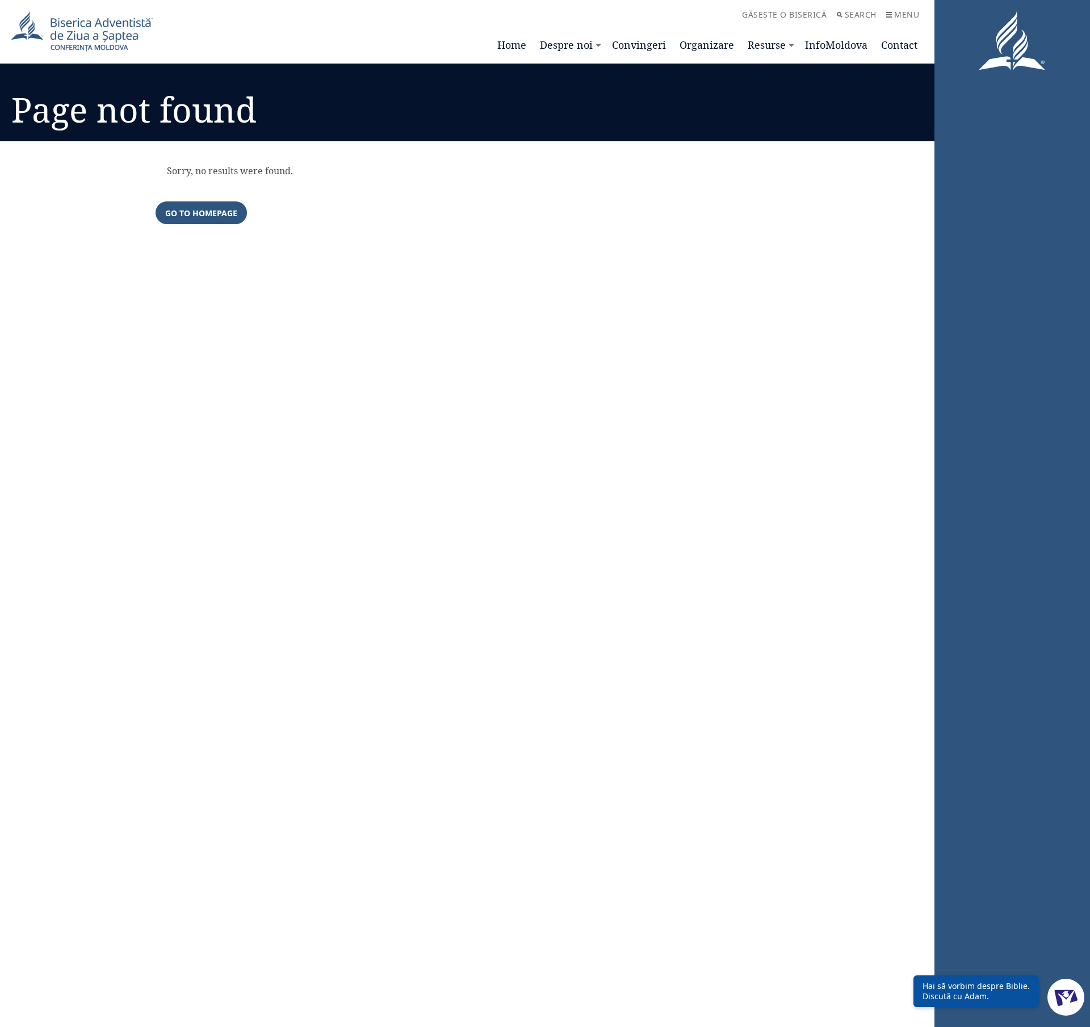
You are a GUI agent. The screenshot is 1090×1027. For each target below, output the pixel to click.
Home (511, 45)
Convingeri (639, 45)
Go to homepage (201, 213)
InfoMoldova (836, 45)
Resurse (767, 45)
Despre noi (566, 45)
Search (861, 14)
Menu (906, 14)
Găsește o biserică (784, 14)
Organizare (707, 45)
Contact (899, 45)
